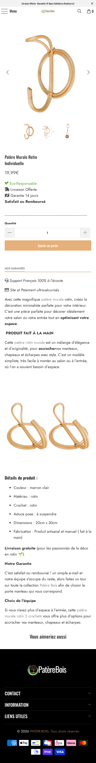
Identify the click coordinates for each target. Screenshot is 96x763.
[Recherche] (79, 11)
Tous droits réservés (65, 731)
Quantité (10, 223)
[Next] (88, 72)
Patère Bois (48, 585)
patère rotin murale (29, 342)
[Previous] (8, 72)
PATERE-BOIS (39, 731)
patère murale (52, 299)
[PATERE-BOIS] (48, 11)
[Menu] (2, 11)
